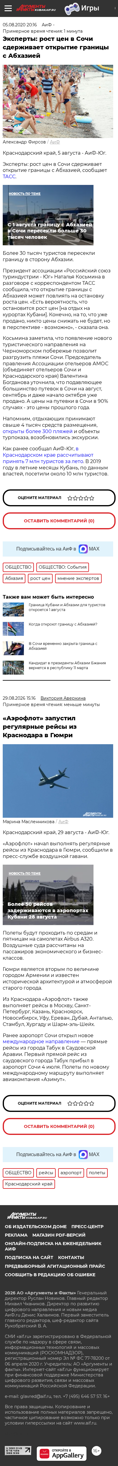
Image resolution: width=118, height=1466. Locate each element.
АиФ (55, 142)
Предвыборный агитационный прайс (55, 1266)
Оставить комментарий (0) (59, 521)
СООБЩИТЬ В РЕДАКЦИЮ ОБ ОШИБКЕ (50, 1274)
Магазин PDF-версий (59, 1235)
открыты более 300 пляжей (38, 431)
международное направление (41, 1041)
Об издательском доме (36, 1226)
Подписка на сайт (29, 1257)
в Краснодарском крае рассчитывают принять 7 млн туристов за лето (48, 455)
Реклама (16, 1235)
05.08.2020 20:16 (20, 25)
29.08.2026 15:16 (19, 698)
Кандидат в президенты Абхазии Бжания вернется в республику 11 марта (67, 665)
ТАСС (9, 176)
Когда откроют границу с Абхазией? (63, 624)
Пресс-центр (87, 1226)
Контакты (71, 1257)
